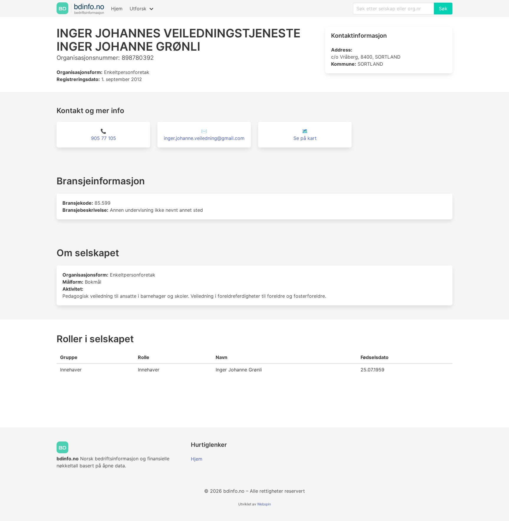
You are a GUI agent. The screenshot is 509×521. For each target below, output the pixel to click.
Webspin (264, 504)
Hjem (117, 8)
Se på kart (305, 138)
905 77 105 (103, 138)
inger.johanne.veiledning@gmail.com (204, 138)
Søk (443, 8)
